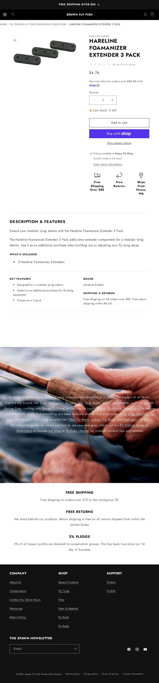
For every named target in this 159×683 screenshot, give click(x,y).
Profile (111, 591)
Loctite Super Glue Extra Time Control (114, 408)
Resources (16, 608)
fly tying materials (135, 414)
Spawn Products (68, 582)
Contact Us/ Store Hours (25, 600)
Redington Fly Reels (137, 419)
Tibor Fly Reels (78, 419)
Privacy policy (91, 673)
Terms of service (110, 673)
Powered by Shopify (51, 674)
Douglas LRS (74, 402)
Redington (56, 402)
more (111, 402)
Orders (111, 582)
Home (3, 24)
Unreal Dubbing (53, 408)
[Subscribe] (75, 648)
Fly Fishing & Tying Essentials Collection (38, 24)
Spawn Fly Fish (33, 674)
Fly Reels (63, 626)
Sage (43, 402)
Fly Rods (63, 617)
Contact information (133, 673)
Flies (61, 600)
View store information (107, 164)
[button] (13, 14)
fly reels (26, 419)
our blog (54, 430)
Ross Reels (92, 402)
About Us (15, 582)
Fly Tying (63, 591)
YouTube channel (77, 430)
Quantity (94, 92)
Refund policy (73, 673)
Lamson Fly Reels (103, 419)
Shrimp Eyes (12, 408)
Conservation (18, 591)
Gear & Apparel (68, 608)
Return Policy (18, 617)
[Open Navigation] (5, 14)
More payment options (119, 143)
